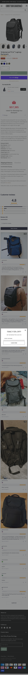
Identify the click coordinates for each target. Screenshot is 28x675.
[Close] (25, 330)
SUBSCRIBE (14, 343)
